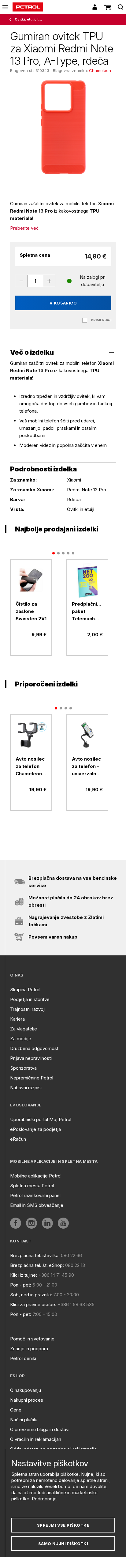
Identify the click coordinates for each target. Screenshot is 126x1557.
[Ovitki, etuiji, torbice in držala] (12, 19)
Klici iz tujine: (23, 1275)
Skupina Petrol (25, 989)
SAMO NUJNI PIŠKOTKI (63, 1543)
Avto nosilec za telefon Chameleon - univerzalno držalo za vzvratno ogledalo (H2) (30, 766)
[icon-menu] (5, 7)
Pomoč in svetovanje (32, 1339)
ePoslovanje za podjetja (35, 1129)
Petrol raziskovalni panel (35, 1195)
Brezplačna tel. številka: (35, 1255)
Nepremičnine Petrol (31, 1078)
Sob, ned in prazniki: (31, 1295)
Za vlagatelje (23, 1029)
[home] (28, 7)
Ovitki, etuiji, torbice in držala (29, 19)
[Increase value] (49, 281)
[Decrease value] (21, 281)
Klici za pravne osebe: (33, 1304)
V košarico (63, 302)
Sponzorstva (23, 1068)
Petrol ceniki (23, 1358)
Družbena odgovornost (34, 1048)
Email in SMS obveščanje (36, 1205)
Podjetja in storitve (30, 999)
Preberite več (24, 228)
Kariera (17, 1019)
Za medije (20, 1038)
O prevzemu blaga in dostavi (39, 1429)
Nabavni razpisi (26, 1087)
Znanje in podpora (29, 1348)
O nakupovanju (25, 1390)
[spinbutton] (35, 281)
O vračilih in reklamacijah (35, 1439)
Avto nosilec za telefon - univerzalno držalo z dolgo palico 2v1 (86, 766)
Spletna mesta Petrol (32, 1186)
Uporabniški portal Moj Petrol (40, 1119)
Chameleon (100, 70)
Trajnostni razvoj (27, 1009)
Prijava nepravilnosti (31, 1058)
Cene (15, 1410)
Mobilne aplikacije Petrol (35, 1176)
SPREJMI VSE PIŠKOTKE (63, 1525)
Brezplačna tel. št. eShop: (37, 1265)
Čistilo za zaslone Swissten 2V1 (31, 611)
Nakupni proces (26, 1400)
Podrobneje (44, 1499)
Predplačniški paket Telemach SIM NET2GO (87, 611)
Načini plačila (23, 1420)
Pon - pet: (20, 1285)
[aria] (31, 580)
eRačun (18, 1139)
